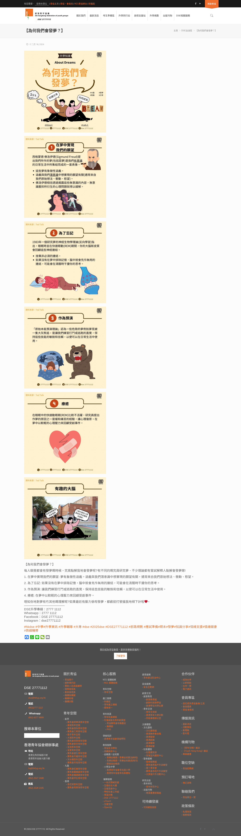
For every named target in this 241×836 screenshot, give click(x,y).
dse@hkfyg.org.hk (37, 698)
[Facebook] (195, 3)
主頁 (176, 30)
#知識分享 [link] (181, 626)
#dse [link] (86, 626)
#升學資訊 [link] (50, 626)
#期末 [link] (162, 626)
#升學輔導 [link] (66, 626)
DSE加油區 (186, 30)
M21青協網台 (80, 3)
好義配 (92, 3)
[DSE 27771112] (47, 15)
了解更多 (120, 656)
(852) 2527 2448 (36, 778)
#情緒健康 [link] (210, 626)
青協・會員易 (66, 3)
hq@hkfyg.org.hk (36, 768)
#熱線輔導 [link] (31, 630)
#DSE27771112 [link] (116, 626)
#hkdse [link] (29, 626)
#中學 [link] (39, 626)
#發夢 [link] (170, 626)
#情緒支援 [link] (195, 626)
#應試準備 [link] (151, 626)
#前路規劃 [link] (136, 626)
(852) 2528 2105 (36, 788)
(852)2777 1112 (35, 707)
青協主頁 (54, 3)
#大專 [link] (78, 626)
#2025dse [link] (97, 626)
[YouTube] (200, 3)
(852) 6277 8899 (36, 717)
